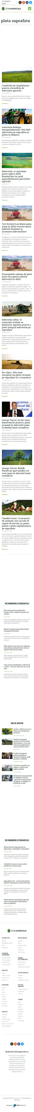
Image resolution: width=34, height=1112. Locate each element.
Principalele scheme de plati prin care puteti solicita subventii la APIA (17, 277)
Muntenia (20, 1016)
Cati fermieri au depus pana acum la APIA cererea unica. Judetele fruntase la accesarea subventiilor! (16, 227)
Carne (3, 990)
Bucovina (20, 1004)
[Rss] (23, 2)
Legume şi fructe (6, 975)
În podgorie (4, 1014)
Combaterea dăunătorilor (24, 967)
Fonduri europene (6, 960)
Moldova (20, 1014)
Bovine (3, 992)
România (4, 941)
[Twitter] (30, 2)
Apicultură (4, 1001)
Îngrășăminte (21, 964)
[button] (29, 8)
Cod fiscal (20, 993)
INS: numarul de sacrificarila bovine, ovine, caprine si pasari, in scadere (16, 612)
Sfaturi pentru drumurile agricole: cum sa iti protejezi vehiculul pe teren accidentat (16, 901)
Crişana (20, 1007)
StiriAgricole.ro (16, 1098)
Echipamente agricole (23, 980)
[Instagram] (20, 2)
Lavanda (20, 947)
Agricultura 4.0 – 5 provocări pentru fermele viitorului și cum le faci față (17, 882)
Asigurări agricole (6, 964)
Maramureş (21, 1011)
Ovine (3, 994)
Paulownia (20, 950)
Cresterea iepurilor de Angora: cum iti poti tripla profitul (21, 767)
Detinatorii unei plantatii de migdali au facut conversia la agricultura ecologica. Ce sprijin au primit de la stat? (22, 779)
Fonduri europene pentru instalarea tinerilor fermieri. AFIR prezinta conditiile (21, 756)
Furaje (3, 973)
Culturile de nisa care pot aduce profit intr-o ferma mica (15, 865)
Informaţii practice (6, 1026)
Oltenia (19, 1018)
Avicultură (4, 1003)
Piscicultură (5, 1006)
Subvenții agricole (6, 957)
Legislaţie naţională (22, 989)
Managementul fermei (7, 943)
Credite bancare (5, 962)
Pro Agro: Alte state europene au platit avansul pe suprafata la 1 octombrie (16, 375)
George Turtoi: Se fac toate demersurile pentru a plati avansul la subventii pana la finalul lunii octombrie (16, 424)
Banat (19, 1002)
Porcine (3, 997)
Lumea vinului (5, 1021)
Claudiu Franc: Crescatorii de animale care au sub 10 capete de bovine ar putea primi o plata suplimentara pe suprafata (16, 523)
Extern (3, 945)
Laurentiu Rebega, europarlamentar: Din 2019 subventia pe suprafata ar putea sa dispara (16, 131)
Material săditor (22, 962)
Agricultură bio (5, 977)
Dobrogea (20, 1009)
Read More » (5, 103)
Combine (20, 977)
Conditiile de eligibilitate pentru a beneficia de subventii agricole (15, 88)
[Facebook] (27, 2)
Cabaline (4, 999)
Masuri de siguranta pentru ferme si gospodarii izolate (16, 630)
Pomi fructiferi (21, 952)
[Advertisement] (17, 45)
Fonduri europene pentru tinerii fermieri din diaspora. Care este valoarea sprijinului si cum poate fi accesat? (21, 743)
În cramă (4, 1017)
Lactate (3, 987)
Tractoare (20, 975)
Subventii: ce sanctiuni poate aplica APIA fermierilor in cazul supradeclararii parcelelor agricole (16, 176)
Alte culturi (4, 980)
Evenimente (5, 947)
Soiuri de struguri (6, 1019)
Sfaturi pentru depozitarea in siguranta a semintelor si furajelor (16, 848)
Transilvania (21, 1020)
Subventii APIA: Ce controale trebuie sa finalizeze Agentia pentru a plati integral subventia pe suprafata (16, 324)
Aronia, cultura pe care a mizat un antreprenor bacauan (22, 731)
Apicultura (20, 941)
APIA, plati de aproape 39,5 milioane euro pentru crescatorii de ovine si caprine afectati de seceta (17, 648)
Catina (19, 943)
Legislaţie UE (21, 991)
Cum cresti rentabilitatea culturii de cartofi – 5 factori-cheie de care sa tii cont (17, 667)
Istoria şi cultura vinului (8, 1023)
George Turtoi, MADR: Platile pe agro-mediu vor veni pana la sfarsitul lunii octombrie (16, 472)
